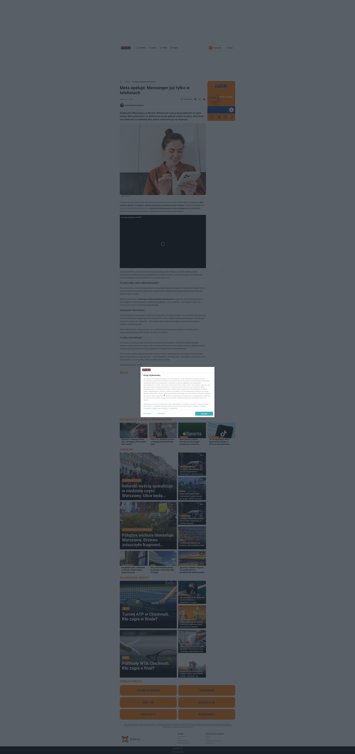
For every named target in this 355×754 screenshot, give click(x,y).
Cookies (154, 408)
